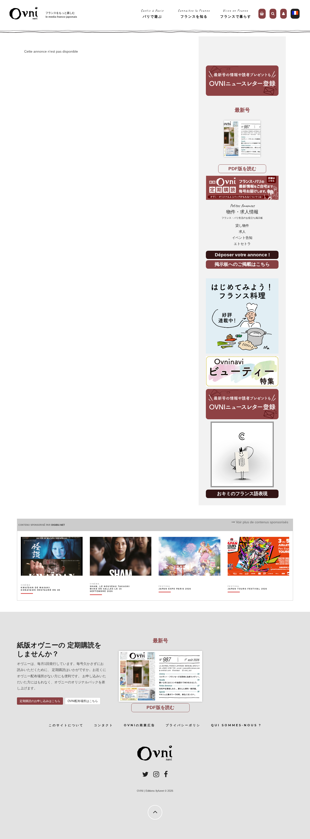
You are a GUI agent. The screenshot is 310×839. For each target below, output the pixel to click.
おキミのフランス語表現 (242, 493)
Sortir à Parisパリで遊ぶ (152, 13)
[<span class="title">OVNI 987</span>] (242, 138)
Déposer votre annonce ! (242, 254)
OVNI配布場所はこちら (83, 701)
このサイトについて (66, 725)
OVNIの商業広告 (139, 725)
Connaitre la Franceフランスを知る (194, 13)
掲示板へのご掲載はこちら (242, 264)
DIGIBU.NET (58, 525)
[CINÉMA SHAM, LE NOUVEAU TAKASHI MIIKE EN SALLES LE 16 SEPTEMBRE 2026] (110, 597)
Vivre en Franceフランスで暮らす (235, 13)
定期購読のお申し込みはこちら (40, 701)
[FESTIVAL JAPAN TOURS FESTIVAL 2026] (247, 597)
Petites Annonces (242, 211)
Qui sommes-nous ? (236, 725)
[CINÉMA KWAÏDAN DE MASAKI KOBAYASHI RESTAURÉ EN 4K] (41, 597)
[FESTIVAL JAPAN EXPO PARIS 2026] (175, 597)
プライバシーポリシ (183, 725)
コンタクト (103, 725)
